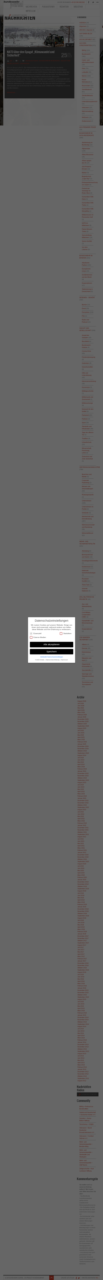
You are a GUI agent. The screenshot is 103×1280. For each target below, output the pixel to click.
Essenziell (37, 633)
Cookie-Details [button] (39, 660)
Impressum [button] (64, 660)
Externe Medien (39, 637)
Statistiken (67, 633)
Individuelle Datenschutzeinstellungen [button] (51, 657)
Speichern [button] (51, 651)
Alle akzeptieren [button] (51, 644)
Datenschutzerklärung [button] (53, 660)
